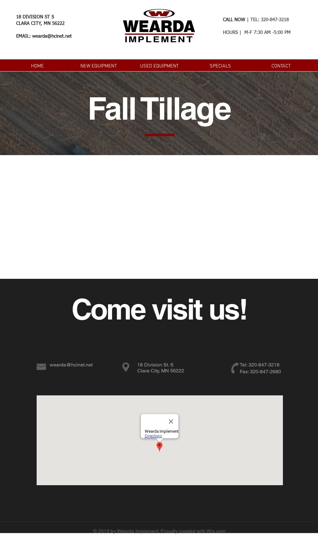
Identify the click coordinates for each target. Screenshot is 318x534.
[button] (98, 65)
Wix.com (216, 531)
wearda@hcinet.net (52, 36)
